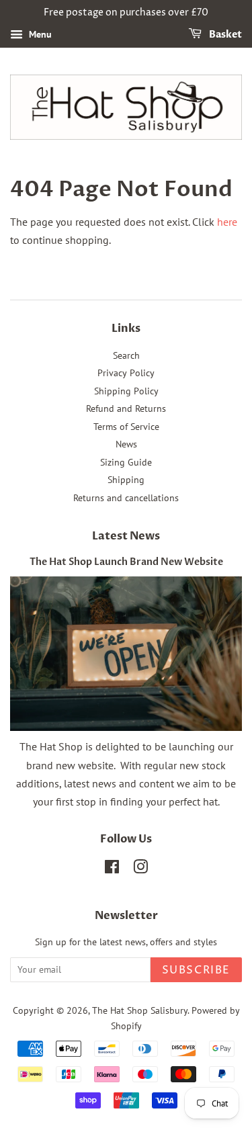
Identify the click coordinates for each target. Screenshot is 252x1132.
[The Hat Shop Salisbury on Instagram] (140, 869)
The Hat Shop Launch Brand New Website (126, 562)
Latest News (126, 536)
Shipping (126, 480)
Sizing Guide (126, 462)
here (227, 221)
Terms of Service (126, 427)
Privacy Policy (126, 373)
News (126, 444)
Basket (224, 34)
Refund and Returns (126, 408)
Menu (39, 34)
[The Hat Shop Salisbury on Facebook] (112, 869)
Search (126, 355)
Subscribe (196, 970)
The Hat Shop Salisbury (139, 1010)
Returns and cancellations (126, 498)
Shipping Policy (126, 391)
